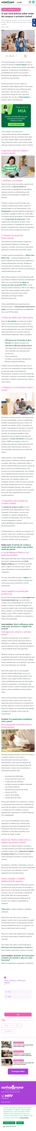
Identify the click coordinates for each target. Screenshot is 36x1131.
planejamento (6, 211)
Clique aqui (5, 909)
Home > (5, 9)
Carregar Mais (18, 1071)
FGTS (17, 1025)
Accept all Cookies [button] (9, 1122)
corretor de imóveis (17, 439)
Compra (6, 1025)
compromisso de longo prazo (15, 219)
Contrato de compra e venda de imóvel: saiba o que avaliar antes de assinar (17, 547)
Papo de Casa (5, 1102)
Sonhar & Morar (7, 2)
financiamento (24, 97)
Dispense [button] (20, 1122)
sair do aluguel (21, 64)
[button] (9, 1126)
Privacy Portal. (24, 1117)
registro (26, 577)
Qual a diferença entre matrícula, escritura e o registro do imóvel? (17, 626)
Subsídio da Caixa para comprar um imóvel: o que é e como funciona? (17, 958)
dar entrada (12, 321)
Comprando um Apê (13, 9)
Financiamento (8, 1031)
